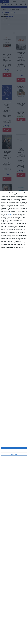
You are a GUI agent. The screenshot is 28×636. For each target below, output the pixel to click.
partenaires (9, 214)
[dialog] (14, 413)
